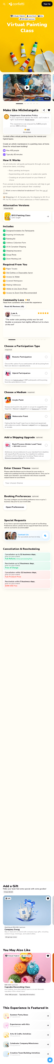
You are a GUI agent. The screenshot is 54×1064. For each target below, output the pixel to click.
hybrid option (18, 380)
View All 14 (8, 892)
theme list (35, 409)
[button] (4, 4)
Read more (29, 119)
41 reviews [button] (27, 132)
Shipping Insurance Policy (14, 458)
